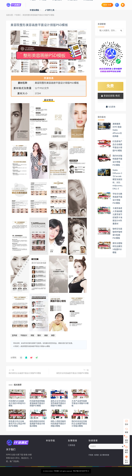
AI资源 (96, 455)
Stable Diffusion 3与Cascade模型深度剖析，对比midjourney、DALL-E (118, 179)
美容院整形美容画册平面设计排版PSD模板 (39, 25)
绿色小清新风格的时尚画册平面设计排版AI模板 (58, 423)
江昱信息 (71, 445)
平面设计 (23, 335)
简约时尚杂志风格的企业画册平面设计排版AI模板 (79, 423)
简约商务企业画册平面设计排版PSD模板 (25, 373)
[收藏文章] (21, 358)
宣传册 (14, 335)
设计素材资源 (104, 455)
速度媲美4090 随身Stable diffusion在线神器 (117, 130)
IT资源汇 (17, 15)
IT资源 (91, 455)
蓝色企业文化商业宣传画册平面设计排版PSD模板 (58, 403)
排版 (32, 335)
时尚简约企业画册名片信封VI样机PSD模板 (17, 403)
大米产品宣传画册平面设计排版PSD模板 (80, 403)
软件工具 (50, 10)
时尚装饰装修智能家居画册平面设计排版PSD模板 (37, 403)
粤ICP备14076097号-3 (81, 471)
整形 (39, 335)
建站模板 (35, 10)
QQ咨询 (111, 107)
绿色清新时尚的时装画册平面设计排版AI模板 (37, 423)
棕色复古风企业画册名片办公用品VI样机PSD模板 (17, 423)
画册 (46, 335)
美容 (53, 335)
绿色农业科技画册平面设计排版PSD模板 (72, 373)
